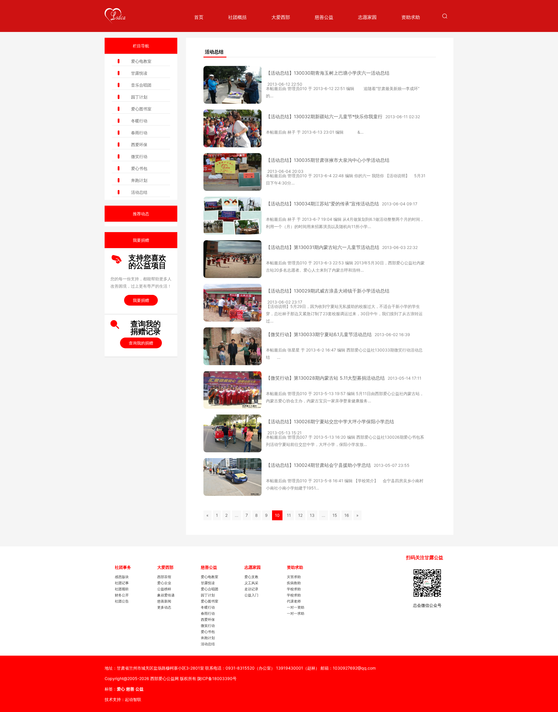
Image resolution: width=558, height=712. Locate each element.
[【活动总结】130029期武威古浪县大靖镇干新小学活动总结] (232, 303)
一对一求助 (295, 613)
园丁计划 (139, 96)
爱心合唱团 (209, 589)
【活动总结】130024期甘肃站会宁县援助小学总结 (318, 465)
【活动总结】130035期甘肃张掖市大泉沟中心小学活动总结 (327, 160)
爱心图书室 (141, 108)
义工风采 (251, 583)
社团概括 (237, 17)
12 (300, 515)
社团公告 (122, 601)
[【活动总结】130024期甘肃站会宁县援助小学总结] (232, 477)
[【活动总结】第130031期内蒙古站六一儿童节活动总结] (232, 259)
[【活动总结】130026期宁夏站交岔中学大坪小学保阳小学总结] (232, 433)
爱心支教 (251, 577)
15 (334, 515)
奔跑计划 (139, 180)
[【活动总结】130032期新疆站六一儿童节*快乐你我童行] (232, 128)
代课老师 (294, 601)
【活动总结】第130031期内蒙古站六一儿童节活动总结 (322, 247)
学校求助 (294, 589)
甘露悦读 (139, 73)
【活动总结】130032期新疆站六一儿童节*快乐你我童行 (324, 116)
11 (289, 515)
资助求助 (410, 17)
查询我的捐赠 (141, 342)
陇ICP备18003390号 (217, 678)
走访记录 (251, 589)
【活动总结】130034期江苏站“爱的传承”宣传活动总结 (322, 204)
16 (346, 515)
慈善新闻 (164, 601)
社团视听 (122, 589)
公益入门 (251, 595)
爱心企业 (164, 583)
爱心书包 (139, 168)
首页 (198, 17)
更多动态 (164, 607)
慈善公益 (324, 17)
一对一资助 (295, 607)
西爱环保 (139, 144)
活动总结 (139, 192)
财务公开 (122, 595)
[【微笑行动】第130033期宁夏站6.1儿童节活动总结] (232, 346)
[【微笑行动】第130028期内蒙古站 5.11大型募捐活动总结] (232, 390)
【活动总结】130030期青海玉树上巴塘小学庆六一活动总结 (327, 73)
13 (312, 515)
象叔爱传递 (166, 595)
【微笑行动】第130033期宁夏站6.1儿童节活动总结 (319, 334)
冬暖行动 (139, 120)
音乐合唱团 (141, 85)
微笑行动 (139, 156)
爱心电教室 (141, 61)
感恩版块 (122, 577)
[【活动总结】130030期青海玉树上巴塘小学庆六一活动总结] (232, 85)
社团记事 (122, 583)
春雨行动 (139, 132)
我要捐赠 (141, 300)
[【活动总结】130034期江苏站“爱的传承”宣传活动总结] (232, 215)
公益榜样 (164, 589)
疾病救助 (294, 583)
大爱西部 (280, 17)
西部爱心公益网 (164, 678)
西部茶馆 (164, 577)
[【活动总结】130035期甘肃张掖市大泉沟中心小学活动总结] (232, 172)
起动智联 (133, 699)
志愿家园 (367, 17)
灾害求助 (294, 577)
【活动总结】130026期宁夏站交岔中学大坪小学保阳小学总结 (330, 421)
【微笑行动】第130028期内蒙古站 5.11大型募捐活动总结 (325, 378)
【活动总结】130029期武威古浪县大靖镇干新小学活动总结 (327, 291)
